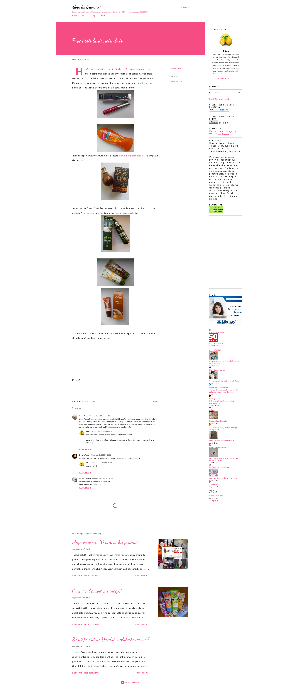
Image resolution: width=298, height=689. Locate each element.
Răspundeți (85, 449)
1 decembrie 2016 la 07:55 (103, 478)
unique (212, 410)
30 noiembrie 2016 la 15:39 (102, 431)
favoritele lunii (176, 81)
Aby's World (214, 485)
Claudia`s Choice (216, 350)
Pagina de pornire (78, 16)
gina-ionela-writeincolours (219, 447)
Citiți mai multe (142, 576)
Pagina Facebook (98, 16)
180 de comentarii (92, 576)
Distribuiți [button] (176, 68)
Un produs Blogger (132, 682)
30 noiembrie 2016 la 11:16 (99, 416)
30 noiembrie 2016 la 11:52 (101, 455)
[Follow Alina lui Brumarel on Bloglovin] (219, 110)
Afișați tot (215, 500)
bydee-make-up (85, 478)
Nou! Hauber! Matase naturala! (221, 441)
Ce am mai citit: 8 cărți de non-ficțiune (224, 381)
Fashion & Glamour (216, 332)
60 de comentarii (91, 673)
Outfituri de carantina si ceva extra (223, 478)
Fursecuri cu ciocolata (218, 421)
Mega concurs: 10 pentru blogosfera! (105, 542)
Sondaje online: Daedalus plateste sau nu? (110, 639)
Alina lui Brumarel (86, 7)
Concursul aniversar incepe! (97, 591)
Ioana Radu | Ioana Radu (218, 387)
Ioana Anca (83, 416)
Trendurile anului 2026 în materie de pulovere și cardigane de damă (223, 391)
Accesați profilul (226, 79)
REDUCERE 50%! (216, 343)
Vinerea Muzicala (216, 495)
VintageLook (214, 399)
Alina (88, 431)
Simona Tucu (84, 455)
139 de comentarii (92, 624)
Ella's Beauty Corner (217, 370)
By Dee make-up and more (219, 467)
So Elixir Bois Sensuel (132, 155)
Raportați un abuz (219, 99)
